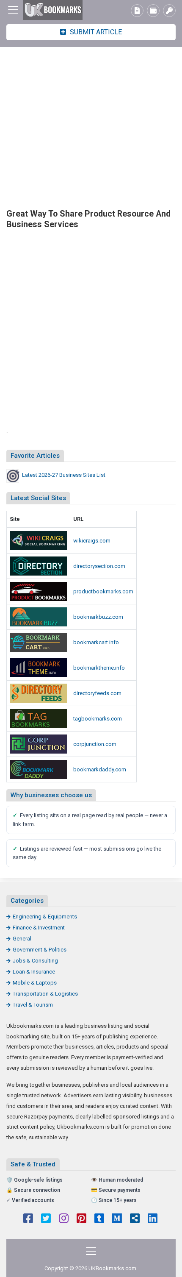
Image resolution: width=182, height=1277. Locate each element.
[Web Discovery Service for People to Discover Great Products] (38, 744)
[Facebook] (28, 1219)
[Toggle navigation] (13, 9)
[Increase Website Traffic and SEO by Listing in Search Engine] (38, 718)
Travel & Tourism (33, 1005)
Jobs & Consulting (35, 960)
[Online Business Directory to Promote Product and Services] (38, 566)
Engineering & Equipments (45, 916)
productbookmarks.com (103, 591)
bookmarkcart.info (96, 642)
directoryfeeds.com (97, 693)
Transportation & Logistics (45, 993)
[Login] (169, 10)
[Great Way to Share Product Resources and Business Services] (53, 10)
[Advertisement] (91, 126)
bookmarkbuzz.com (98, 617)
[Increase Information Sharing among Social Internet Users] (38, 540)
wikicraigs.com (91, 540)
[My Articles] (137, 10)
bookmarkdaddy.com (99, 769)
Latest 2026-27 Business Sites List (63, 475)
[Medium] (117, 1219)
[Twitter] (46, 1219)
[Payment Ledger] (153, 10)
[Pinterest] (81, 1219)
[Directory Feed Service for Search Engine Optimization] (38, 693)
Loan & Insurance (34, 971)
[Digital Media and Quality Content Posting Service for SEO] (38, 667)
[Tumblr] (99, 1219)
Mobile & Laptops (35, 982)
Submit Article (95, 32)
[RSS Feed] (135, 1219)
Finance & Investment (39, 927)
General (22, 938)
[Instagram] (64, 1219)
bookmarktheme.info (99, 668)
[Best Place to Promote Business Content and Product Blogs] (38, 642)
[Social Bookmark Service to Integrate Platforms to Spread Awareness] (38, 616)
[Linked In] (152, 1219)
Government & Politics (39, 949)
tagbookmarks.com (97, 718)
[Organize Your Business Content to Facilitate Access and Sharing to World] (38, 769)
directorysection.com (99, 566)
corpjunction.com (94, 744)
